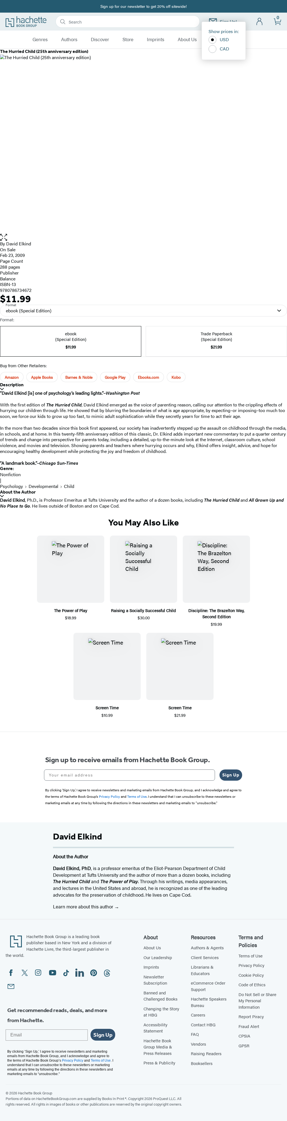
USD (224, 39)
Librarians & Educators (202, 970)
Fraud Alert (249, 1026)
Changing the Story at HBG (161, 1012)
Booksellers (201, 1063)
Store (127, 39)
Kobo (176, 377)
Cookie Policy (251, 975)
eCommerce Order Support (208, 986)
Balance (7, 278)
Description (12, 384)
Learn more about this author (83, 906)
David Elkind (18, 243)
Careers (198, 1015)
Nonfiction (10, 474)
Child (69, 486)
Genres (40, 39)
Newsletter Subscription (155, 980)
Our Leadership (158, 957)
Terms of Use (251, 956)
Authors (69, 39)
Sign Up (230, 775)
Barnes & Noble (78, 377)
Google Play (115, 377)
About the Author (18, 492)
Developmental (43, 486)
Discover (100, 39)
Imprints (155, 39)
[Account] (260, 22)
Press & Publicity (159, 1063)
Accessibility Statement (155, 1028)
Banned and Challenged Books (160, 996)
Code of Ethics (252, 984)
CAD (224, 48)
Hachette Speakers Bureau (208, 1002)
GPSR (244, 1045)
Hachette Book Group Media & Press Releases (158, 1047)
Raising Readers (206, 1053)
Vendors (198, 1044)
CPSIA (244, 1036)
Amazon (12, 377)
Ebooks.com (148, 377)
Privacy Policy (251, 965)
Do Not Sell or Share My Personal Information (257, 1000)
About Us (187, 39)
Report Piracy (251, 1016)
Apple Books (42, 377)
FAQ (195, 1034)
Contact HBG (203, 1024)
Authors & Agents (207, 947)
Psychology (11, 486)
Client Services (205, 957)
